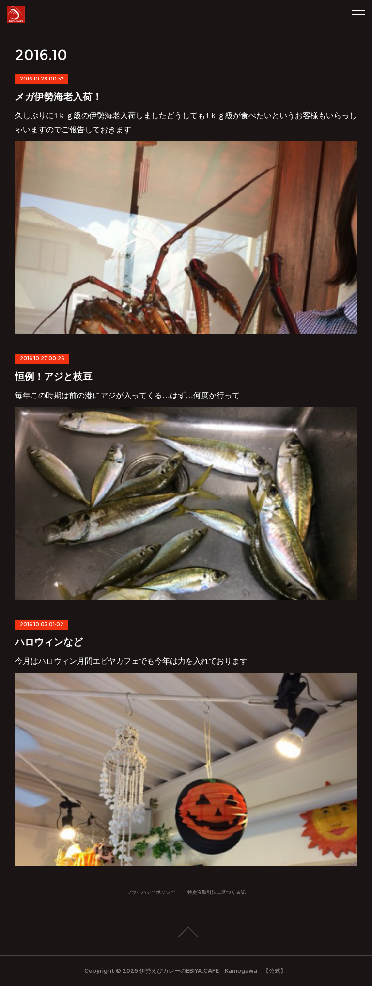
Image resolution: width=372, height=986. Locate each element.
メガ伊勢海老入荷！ (58, 96)
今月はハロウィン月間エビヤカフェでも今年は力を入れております (131, 660)
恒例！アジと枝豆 (54, 375)
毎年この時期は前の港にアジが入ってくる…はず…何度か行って (127, 394)
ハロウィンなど (49, 641)
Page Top (186, 931)
